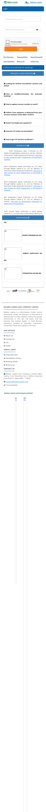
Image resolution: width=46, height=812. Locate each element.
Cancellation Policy (13, 358)
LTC (7, 343)
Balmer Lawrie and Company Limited (18, 393)
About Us (9, 336)
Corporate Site (11, 355)
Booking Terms (12, 362)
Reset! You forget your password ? (19, 120)
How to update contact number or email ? (22, 101)
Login (21, 49)
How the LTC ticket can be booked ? (19, 128)
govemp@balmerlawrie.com (17, 382)
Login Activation (8, 61)
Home (8, 346)
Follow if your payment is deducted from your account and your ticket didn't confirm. (23, 110)
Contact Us (10, 339)
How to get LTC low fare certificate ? (19, 136)
